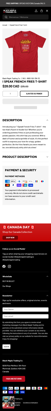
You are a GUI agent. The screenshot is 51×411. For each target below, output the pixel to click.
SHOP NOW (10, 238)
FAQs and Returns (14, 379)
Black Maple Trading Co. (15, 399)
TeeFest (8, 17)
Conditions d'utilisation (30, 403)
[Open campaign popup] (8, 402)
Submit (6, 347)
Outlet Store (9, 80)
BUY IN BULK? (8, 281)
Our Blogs (6, 286)
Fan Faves (8, 26)
